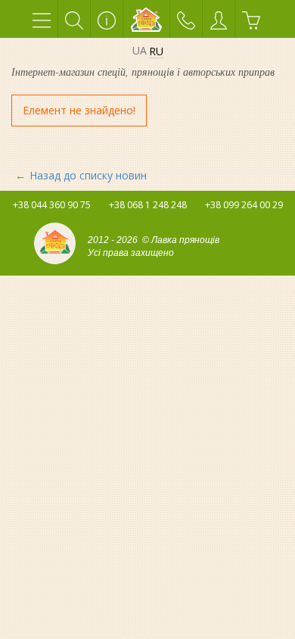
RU (156, 51)
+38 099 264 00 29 (244, 204)
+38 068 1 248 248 (148, 204)
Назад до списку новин (88, 175)
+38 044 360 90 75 (52, 204)
